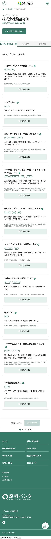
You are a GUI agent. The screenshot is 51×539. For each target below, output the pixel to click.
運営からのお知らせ (33, 456)
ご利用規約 (5, 476)
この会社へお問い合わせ (14, 31)
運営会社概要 (5, 472)
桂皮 (23, 176)
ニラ (6, 176)
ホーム (4, 441)
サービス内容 (7, 456)
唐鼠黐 (7, 69)
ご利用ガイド (31, 463)
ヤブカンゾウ (16, 282)
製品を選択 (25, 89)
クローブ (29, 176)
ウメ (6, 137)
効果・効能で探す (9, 448)
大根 (14, 212)
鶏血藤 (20, 137)
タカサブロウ (8, 248)
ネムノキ (7, 282)
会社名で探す (10, 9)
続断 (13, 69)
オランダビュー (14, 176)
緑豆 (6, 316)
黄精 (16, 248)
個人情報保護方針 (7, 480)
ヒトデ (7, 106)
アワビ (7, 386)
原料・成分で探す (33, 441)
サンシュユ (16, 350)
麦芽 (19, 212)
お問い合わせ (7, 463)
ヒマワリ (7, 350)
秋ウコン (12, 137)
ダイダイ (7, 212)
